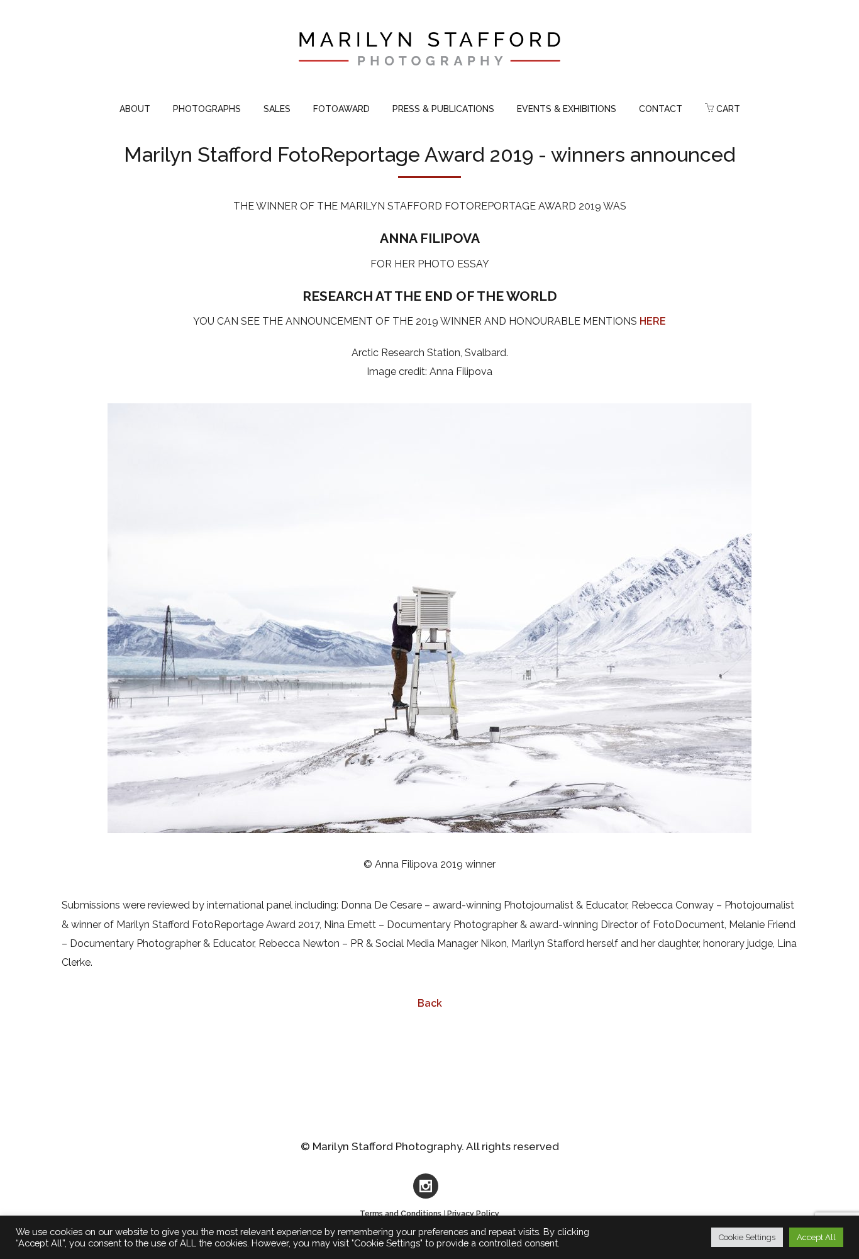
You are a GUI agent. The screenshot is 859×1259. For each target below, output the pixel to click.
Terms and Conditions (400, 1213)
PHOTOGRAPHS (207, 109)
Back (430, 1003)
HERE (653, 321)
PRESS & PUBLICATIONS (443, 109)
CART (727, 109)
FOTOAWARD (341, 109)
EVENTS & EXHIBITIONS (566, 109)
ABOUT (134, 109)
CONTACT (660, 109)
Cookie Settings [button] (747, 1237)
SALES (277, 109)
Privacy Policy (473, 1213)
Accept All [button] (816, 1237)
